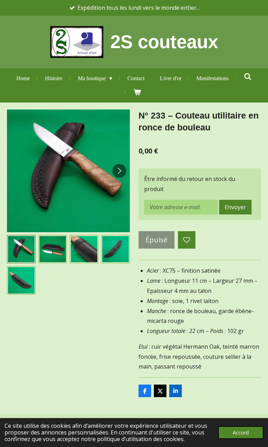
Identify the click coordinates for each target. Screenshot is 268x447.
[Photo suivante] (119, 171)
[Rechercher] (247, 77)
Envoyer (235, 207)
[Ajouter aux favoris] (186, 240)
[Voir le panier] (137, 92)
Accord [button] (241, 432)
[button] (21, 249)
